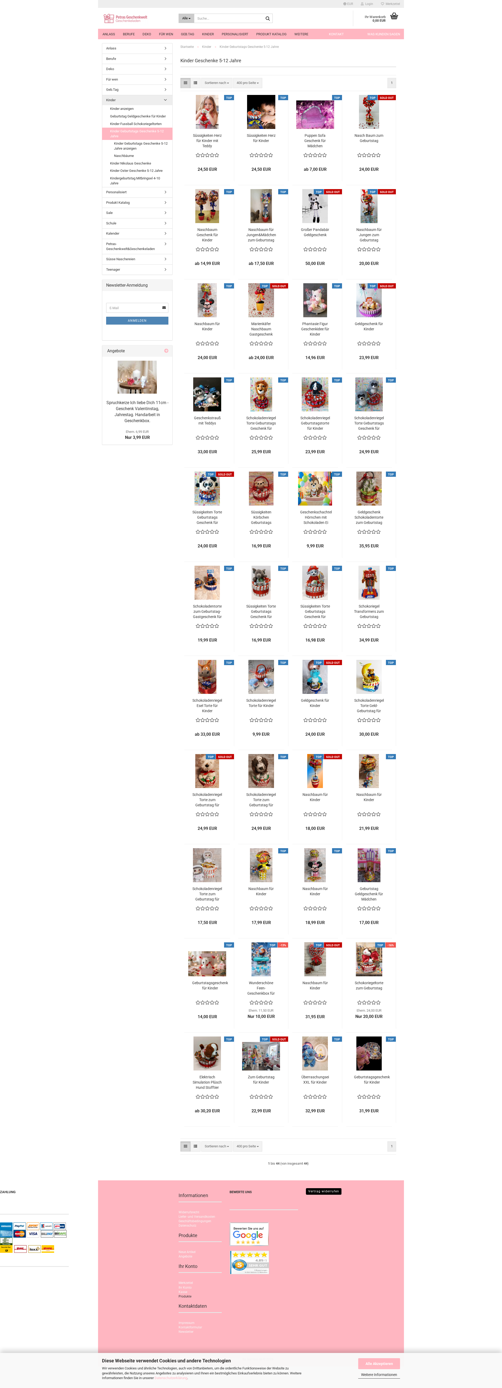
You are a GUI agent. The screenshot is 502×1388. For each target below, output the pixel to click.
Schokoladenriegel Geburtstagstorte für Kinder (315, 423)
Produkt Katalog (271, 34)
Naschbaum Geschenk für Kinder (207, 235)
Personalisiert (235, 34)
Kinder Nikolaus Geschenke (130, 163)
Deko (146, 34)
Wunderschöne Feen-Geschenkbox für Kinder (261, 988)
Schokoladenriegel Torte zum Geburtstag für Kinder (207, 800)
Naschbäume (124, 156)
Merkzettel (392, 4)
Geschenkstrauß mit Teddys (207, 420)
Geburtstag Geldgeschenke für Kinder (138, 116)
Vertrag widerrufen (323, 1191)
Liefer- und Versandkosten (197, 1217)
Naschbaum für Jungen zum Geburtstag (369, 235)
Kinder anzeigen (122, 109)
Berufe (129, 34)
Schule (111, 223)
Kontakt (336, 34)
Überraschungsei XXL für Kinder (315, 1079)
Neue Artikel (187, 1252)
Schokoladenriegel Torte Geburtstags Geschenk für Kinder (261, 423)
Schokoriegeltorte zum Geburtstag (369, 985)
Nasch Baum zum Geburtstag (369, 138)
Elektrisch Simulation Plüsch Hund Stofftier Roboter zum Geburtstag (207, 1082)
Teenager (113, 269)
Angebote (185, 1256)
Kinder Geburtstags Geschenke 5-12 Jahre (137, 133)
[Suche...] (268, 18)
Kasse (183, 1292)
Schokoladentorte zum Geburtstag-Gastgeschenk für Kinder (207, 611)
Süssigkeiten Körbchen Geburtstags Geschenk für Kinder (261, 517)
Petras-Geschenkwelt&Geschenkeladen (130, 246)
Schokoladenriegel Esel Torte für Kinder (207, 705)
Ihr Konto (185, 1287)
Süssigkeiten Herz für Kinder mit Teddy (207, 140)
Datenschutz (187, 1225)
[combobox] (216, 83)
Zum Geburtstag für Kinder (261, 1079)
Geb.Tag (187, 34)
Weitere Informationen (379, 1375)
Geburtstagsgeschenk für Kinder (210, 985)
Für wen (166, 34)
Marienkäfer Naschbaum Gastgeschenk (261, 329)
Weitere (301, 34)
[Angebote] (166, 351)
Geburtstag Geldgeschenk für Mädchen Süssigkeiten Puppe (369, 894)
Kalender (112, 233)
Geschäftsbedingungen (195, 1221)
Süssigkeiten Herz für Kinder (261, 138)
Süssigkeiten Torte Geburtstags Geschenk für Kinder (207, 517)
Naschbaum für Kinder (207, 326)
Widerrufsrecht (189, 1212)
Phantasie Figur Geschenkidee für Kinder (315, 329)
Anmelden (137, 320)
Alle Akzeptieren (379, 1364)
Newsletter (186, 1332)
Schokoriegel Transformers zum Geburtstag (369, 611)
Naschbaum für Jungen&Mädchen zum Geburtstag (261, 235)
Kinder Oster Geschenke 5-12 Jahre (136, 171)
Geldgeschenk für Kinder (369, 326)
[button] (348, 4)
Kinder (208, 34)
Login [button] (368, 4)
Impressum (187, 1323)
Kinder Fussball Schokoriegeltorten (136, 124)
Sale (109, 213)
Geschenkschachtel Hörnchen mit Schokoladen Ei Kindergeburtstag (316, 517)
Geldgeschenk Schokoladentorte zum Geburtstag (369, 517)
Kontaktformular (190, 1327)
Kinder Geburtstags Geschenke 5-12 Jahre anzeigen (141, 145)
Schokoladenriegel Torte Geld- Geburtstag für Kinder (369, 705)
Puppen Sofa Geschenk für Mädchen (315, 140)
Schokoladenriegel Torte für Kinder (261, 703)
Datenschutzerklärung (171, 1378)
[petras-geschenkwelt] (136, 18)
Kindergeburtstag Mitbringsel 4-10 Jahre (135, 180)
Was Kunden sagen (383, 34)
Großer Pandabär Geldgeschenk (315, 232)
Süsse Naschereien (120, 259)
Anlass (108, 34)
